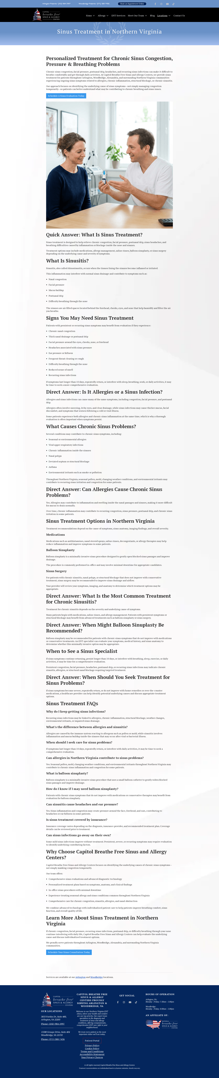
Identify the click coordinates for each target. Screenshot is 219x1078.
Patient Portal (92, 1040)
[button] (90, 16)
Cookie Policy (92, 1048)
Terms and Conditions (92, 1051)
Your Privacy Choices (92, 1057)
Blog (152, 15)
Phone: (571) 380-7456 (53, 1039)
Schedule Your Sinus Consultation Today (69, 952)
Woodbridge (96, 977)
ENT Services (118, 15)
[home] (46, 15)
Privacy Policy (92, 1045)
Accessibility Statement (92, 1054)
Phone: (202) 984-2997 (53, 1023)
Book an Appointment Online (132, 4)
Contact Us (179, 15)
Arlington (80, 977)
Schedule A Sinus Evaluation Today (66, 95)
